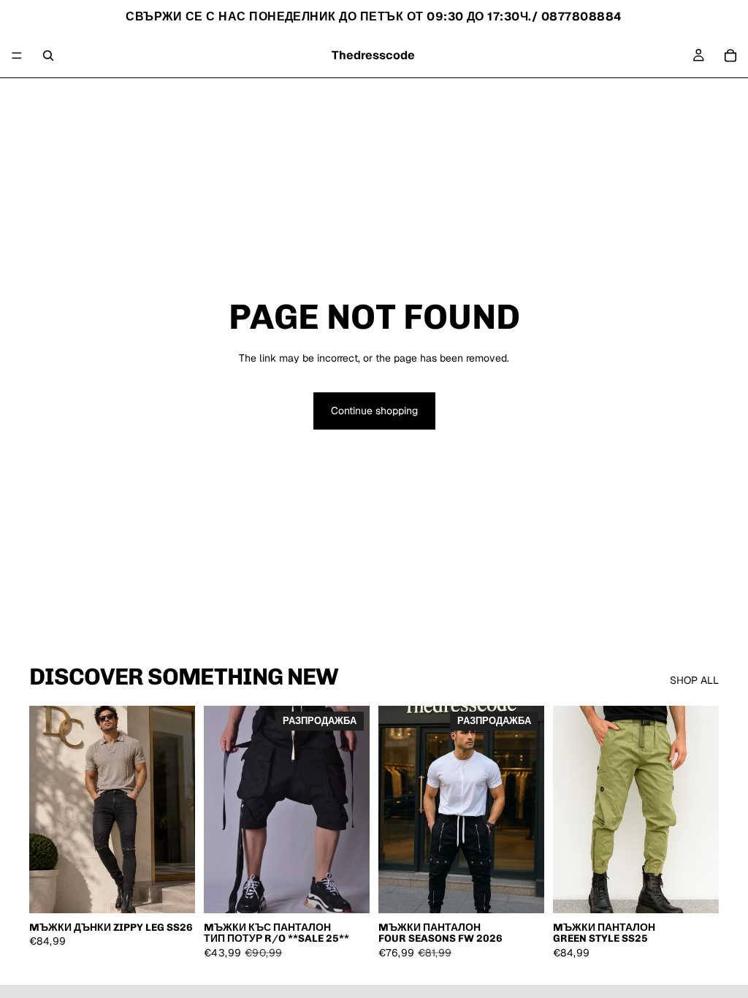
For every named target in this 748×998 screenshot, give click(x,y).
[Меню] (17, 55)
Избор (185, 889)
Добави (359, 889)
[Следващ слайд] (179, 809)
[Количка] (730, 55)
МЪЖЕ (368, 95)
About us (417, 95)
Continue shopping (374, 410)
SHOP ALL (694, 680)
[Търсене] (48, 55)
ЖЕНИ (325, 95)
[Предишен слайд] (45, 809)
